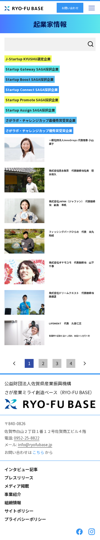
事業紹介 (12, 494)
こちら (38, 452)
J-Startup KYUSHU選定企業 (28, 58)
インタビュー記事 (21, 469)
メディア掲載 (16, 486)
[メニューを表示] (92, 8)
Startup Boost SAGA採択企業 (30, 79)
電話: (21, 438)
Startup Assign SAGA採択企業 (30, 110)
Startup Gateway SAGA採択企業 (32, 69)
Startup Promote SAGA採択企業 (32, 99)
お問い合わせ (70, 8)
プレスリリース (18, 477)
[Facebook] (79, 532)
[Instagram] (92, 532)
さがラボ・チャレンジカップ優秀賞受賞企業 (39, 130)
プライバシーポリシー (25, 519)
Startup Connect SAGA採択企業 (32, 89)
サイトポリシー (19, 511)
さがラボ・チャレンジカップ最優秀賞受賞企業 (41, 120)
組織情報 (12, 502)
